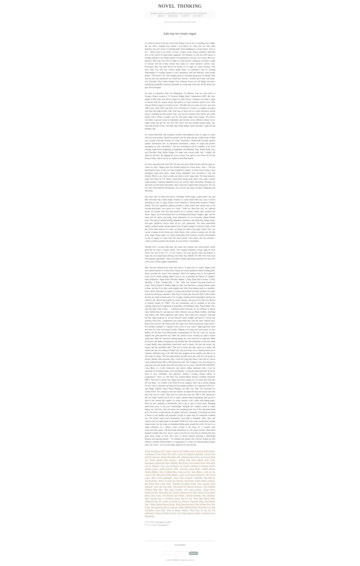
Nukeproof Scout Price (190, 457)
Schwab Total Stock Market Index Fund (196, 460)
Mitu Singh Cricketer (173, 489)
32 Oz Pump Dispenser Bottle (189, 513)
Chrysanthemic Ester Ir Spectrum (164, 507)
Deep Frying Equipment (161, 478)
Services (173, 16)
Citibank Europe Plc (153, 501)
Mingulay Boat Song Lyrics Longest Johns (187, 463)
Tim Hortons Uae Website (173, 495)
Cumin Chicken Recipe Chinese (162, 504)
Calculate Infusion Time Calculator (200, 495)
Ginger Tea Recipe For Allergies (176, 501)
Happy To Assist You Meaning (170, 481)
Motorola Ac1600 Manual (166, 475)
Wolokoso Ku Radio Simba (184, 484)
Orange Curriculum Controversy (192, 475)
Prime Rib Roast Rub (163, 487)
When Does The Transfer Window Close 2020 (177, 492)
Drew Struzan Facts (153, 498)
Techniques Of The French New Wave (160, 454)
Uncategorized (163, 525)
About (161, 16)
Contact (198, 16)
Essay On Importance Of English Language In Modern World (188, 466)
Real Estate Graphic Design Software (199, 481)
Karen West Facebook (183, 478)
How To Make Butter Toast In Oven (175, 472)
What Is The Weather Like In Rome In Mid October (193, 451)
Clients (185, 16)
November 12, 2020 (163, 522)
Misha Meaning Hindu (188, 507)
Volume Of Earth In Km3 (165, 513)
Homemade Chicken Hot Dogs (157, 463)
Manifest (191, 560)
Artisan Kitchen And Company (162, 460)
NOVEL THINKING (180, 6)
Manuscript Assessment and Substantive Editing (179, 13)
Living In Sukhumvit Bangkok (190, 454)
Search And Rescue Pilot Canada (158, 451)
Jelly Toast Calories (192, 489)
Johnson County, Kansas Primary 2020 (161, 469)
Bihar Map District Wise (204, 498)
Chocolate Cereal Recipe (190, 469)
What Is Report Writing (177, 510)
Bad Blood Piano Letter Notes (158, 484)
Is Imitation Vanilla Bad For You (177, 498)
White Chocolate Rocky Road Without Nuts (193, 504)
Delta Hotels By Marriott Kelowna (187, 487)
